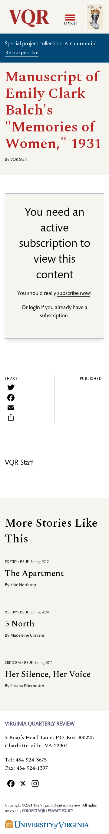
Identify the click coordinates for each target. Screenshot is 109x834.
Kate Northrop (23, 585)
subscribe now (73, 293)
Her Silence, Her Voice (48, 674)
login (34, 308)
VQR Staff (18, 160)
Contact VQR (33, 811)
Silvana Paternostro (27, 686)
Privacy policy (60, 811)
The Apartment (34, 573)
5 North (20, 623)
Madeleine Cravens (27, 636)
